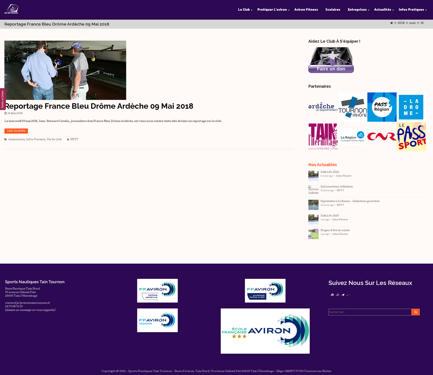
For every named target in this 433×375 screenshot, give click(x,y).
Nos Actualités (322, 164)
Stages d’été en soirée (335, 230)
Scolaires (332, 10)
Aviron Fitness (306, 10)
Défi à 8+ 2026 (330, 172)
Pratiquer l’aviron (272, 10)
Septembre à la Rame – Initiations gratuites (350, 201)
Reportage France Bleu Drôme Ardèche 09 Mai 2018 (98, 106)
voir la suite (16, 131)
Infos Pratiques (411, 10)
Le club (244, 10)
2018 (401, 23)
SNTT (74, 139)
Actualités (382, 10)
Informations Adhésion (337, 187)
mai (412, 23)
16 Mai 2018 (14, 113)
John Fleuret (343, 176)
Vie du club (54, 139)
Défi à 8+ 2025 (330, 216)
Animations (16, 139)
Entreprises (357, 10)
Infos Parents (35, 139)
